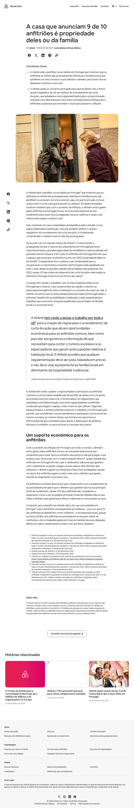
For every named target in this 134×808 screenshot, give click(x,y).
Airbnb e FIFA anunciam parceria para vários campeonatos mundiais (66, 692)
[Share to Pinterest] (50, 55)
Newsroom (16, 6)
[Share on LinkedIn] (43, 55)
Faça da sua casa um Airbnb (16, 749)
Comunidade (59, 48)
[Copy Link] (56, 55)
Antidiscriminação (97, 731)
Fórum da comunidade (13, 754)
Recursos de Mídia (89, 6)
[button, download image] (112, 119)
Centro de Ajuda (11, 731)
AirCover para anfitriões (57, 749)
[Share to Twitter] (36, 55)
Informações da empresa (89, 803)
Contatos (105, 6)
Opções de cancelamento (58, 736)
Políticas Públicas (73, 48)
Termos (73, 803)
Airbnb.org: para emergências (59, 771)
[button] (114, 6)
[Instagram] (64, 797)
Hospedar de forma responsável (60, 754)
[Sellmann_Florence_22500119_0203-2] (67, 148)
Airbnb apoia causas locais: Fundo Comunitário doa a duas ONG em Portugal (107, 693)
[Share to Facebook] (29, 55)
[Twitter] (59, 797)
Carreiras (94, 767)
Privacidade (62, 803)
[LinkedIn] (70, 797)
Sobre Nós (74, 6)
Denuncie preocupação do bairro (104, 736)
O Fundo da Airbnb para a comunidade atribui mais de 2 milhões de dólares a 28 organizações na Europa (21, 695)
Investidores (9, 771)
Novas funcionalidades (56, 767)
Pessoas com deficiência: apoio (17, 736)
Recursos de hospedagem (101, 749)
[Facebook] (75, 797)
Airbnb (32, 48)
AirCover (50, 731)
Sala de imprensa (11, 767)
